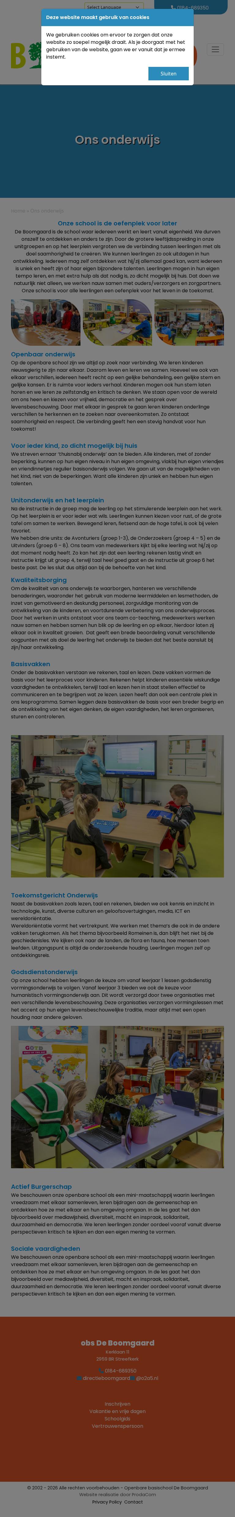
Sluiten (169, 73)
